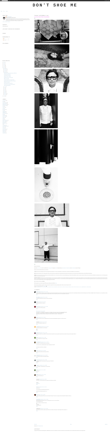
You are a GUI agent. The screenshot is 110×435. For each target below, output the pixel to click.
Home (1, 11)
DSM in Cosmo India (6, 78)
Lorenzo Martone (5, 113)
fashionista (4, 117)
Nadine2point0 (38, 355)
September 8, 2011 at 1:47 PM (42, 374)
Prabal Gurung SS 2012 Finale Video (8, 83)
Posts (4, 38)
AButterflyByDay (38, 399)
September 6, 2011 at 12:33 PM (42, 350)
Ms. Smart (37, 386)
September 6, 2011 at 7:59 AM (41, 317)
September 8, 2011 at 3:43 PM (42, 379)
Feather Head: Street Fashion (7, 75)
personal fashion (4, 102)
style (3, 118)
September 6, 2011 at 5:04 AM (44, 306)
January (5, 94)
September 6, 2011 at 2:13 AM (44, 291)
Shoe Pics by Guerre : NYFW (7, 76)
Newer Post (35, 424)
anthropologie (4, 115)
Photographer (4, 109)
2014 (4, 64)
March (5, 92)
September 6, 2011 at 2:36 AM (42, 301)
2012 (4, 66)
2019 (4, 62)
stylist (3, 108)
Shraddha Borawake (5, 104)
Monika (37, 301)
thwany (37, 350)
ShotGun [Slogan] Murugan (7, 85)
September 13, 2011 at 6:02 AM (44, 408)
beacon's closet (4, 116)
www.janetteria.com (38, 326)
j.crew (3, 110)
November (5, 69)
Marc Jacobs (4, 122)
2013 (4, 65)
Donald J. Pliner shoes (5, 120)
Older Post (106, 424)
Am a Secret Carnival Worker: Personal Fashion (41, 16)
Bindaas (37, 337)
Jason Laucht (38, 359)
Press (4, 11)
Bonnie (37, 317)
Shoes (3, 114)
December (5, 68)
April (5, 91)
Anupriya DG (38, 332)
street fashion (4, 100)
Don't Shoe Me (55, 5)
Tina (36, 311)
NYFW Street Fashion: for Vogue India (8, 77)
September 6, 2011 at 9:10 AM (44, 326)
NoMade (37, 374)
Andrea (37, 369)
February (5, 93)
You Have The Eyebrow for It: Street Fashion (9, 79)
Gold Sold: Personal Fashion (7, 74)
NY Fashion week (5, 105)
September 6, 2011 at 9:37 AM (43, 332)
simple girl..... (38, 365)
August (5, 86)
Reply (37, 294)
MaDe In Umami (38, 291)
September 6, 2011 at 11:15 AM (42, 337)
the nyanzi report (38, 306)
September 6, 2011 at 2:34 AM (43, 297)
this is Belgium (38, 297)
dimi (36, 394)
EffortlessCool (38, 383)
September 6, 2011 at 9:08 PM (43, 365)
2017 (4, 63)
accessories (4, 107)
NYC (3, 101)
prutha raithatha (4, 103)
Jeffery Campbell (5, 121)
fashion (3, 106)
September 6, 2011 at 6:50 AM (41, 311)
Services (7, 11)
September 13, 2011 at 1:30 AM (41, 394)
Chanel (3, 119)
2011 (4, 67)
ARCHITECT (4, 112)
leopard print (4, 111)
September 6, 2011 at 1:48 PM (43, 359)
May (4, 90)
